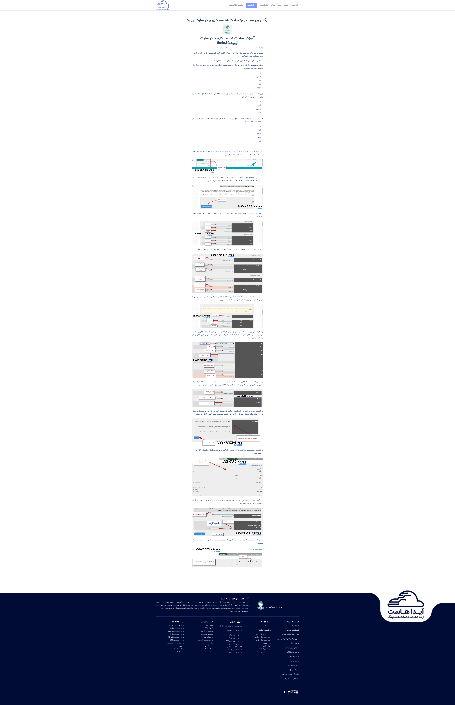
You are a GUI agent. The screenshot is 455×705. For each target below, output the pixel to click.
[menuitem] (294, 5)
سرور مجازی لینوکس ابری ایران (287, 638)
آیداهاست (211, 48)
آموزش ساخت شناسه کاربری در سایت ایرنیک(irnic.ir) (227, 41)
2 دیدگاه (234, 48)
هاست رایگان (294, 643)
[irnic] (227, 29)
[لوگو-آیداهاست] (163, 5)
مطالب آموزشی (224, 48)
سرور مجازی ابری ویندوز (290, 634)
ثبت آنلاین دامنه (265, 629)
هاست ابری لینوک (293, 629)
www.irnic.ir (225, 151)
